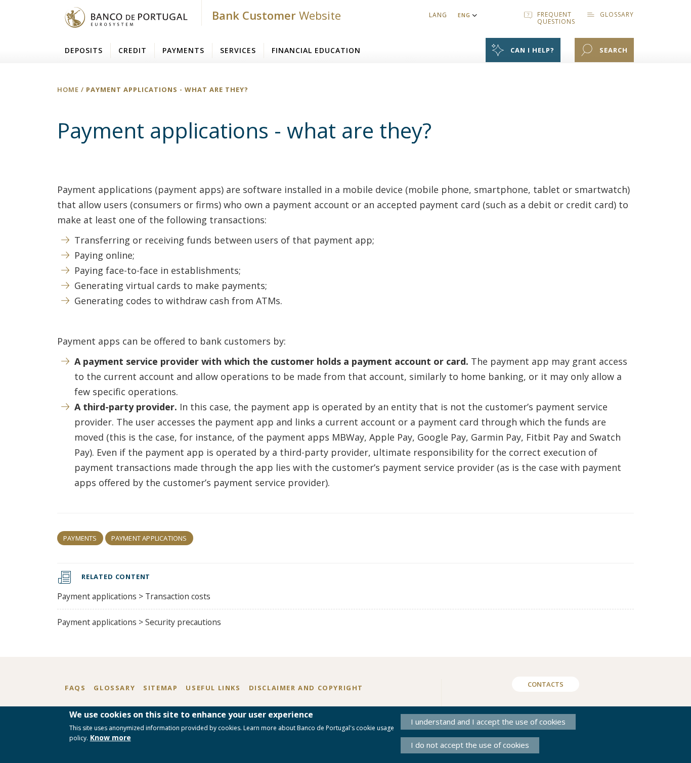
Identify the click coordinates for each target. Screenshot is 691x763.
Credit (132, 50)
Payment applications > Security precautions (139, 622)
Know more (110, 738)
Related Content (115, 576)
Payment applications (149, 538)
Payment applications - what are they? (167, 89)
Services (238, 50)
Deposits (84, 50)
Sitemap (160, 687)
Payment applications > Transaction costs (133, 596)
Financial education (316, 50)
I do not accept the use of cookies (470, 745)
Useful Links (213, 687)
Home (68, 89)
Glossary (114, 687)
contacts (546, 684)
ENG (464, 15)
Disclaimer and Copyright (306, 687)
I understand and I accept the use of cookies (488, 722)
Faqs (75, 687)
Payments (183, 50)
